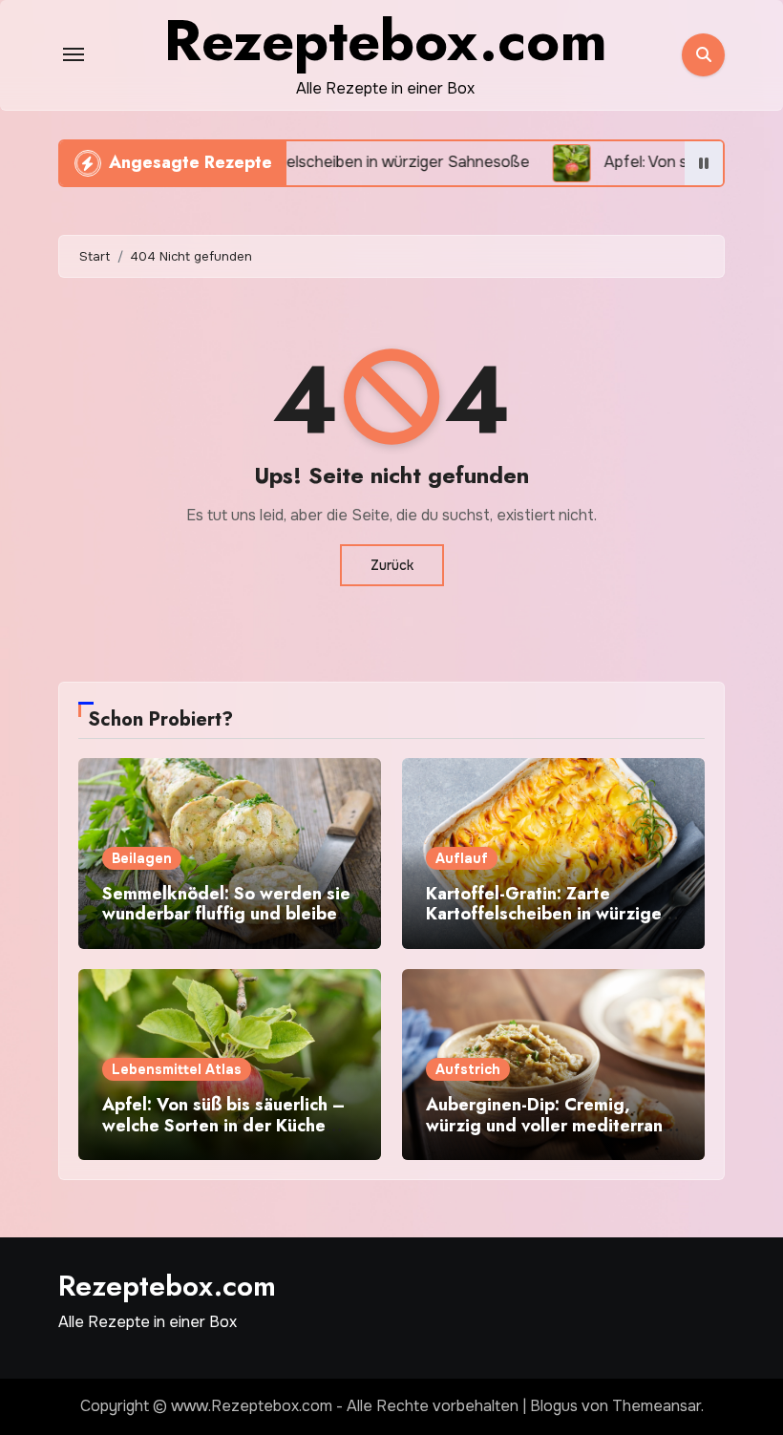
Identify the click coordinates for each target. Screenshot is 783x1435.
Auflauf (461, 858)
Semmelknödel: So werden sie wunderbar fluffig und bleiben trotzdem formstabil (226, 914)
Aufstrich (467, 1069)
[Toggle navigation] (73, 54)
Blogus (554, 1406)
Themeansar (656, 1406)
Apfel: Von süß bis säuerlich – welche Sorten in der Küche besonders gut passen (223, 1125)
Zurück (391, 565)
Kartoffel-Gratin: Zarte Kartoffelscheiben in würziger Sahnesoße (547, 914)
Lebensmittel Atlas (177, 1069)
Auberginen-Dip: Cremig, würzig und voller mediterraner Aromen (553, 1125)
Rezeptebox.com (167, 1285)
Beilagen (142, 858)
